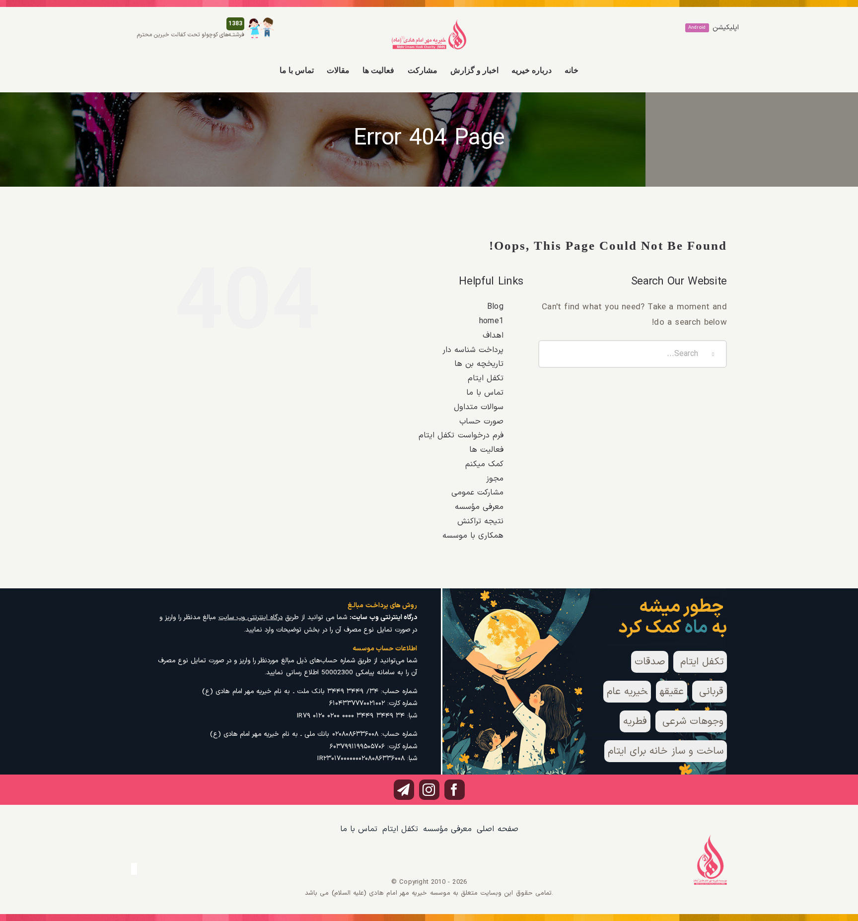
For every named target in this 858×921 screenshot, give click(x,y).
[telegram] (404, 789)
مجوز (494, 479)
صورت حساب (481, 421)
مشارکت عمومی (477, 492)
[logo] (429, 22)
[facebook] (454, 789)
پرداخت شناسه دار (472, 350)
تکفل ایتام (485, 378)
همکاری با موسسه (472, 536)
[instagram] (429, 789)
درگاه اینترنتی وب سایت (250, 617)
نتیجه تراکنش (480, 521)
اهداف (493, 336)
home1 (491, 321)
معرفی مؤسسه (479, 507)
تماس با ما (484, 393)
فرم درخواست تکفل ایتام (461, 435)
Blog (495, 307)
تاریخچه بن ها (478, 364)
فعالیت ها (486, 450)
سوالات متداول (478, 407)
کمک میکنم (484, 464)
